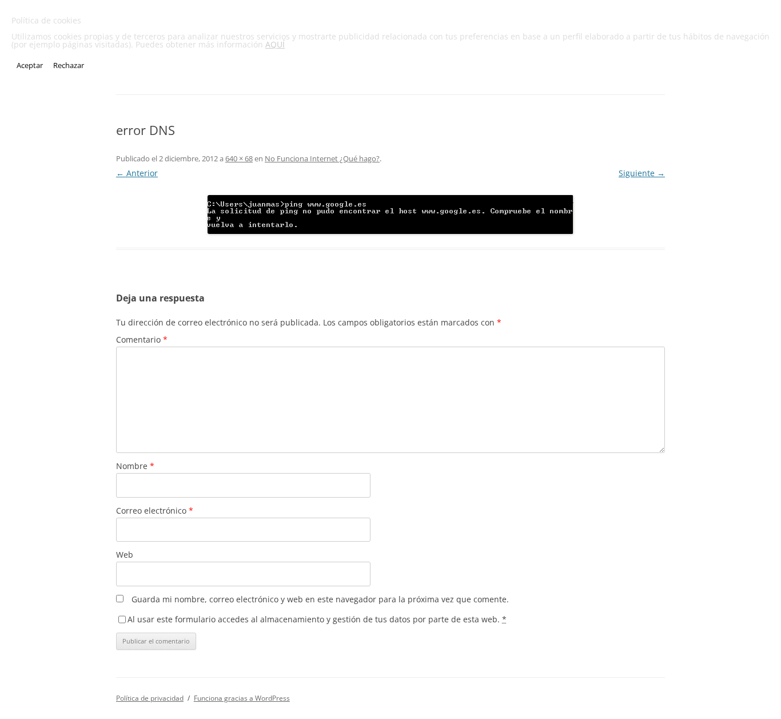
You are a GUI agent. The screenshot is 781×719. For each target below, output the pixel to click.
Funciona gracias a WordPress (242, 698)
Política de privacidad (150, 698)
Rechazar (68, 65)
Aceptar (30, 65)
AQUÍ (275, 44)
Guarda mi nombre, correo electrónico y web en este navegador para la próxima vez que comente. (320, 599)
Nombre (135, 465)
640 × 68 (239, 158)
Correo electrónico (154, 510)
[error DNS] (390, 214)
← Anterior (137, 173)
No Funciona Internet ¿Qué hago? (322, 158)
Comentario (142, 339)
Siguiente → (642, 173)
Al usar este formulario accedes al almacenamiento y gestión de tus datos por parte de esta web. (317, 619)
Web (124, 554)
